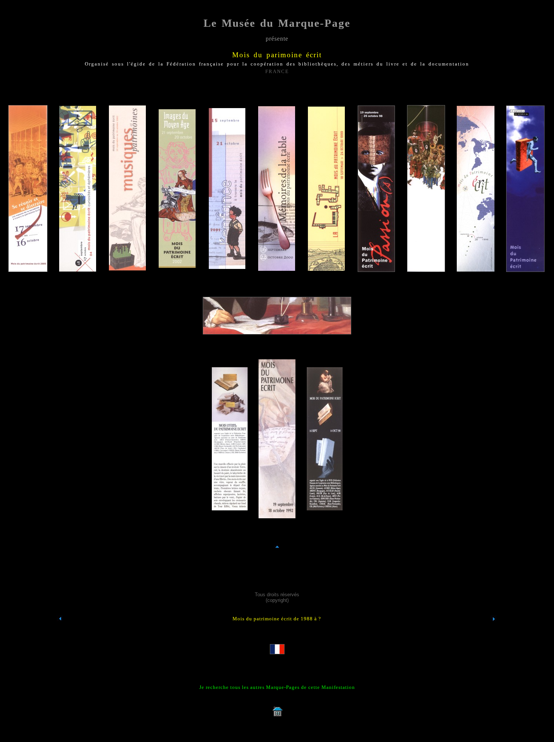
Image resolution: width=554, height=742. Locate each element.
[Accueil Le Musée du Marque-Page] (277, 716)
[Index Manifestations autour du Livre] (60, 632)
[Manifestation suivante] (493, 632)
